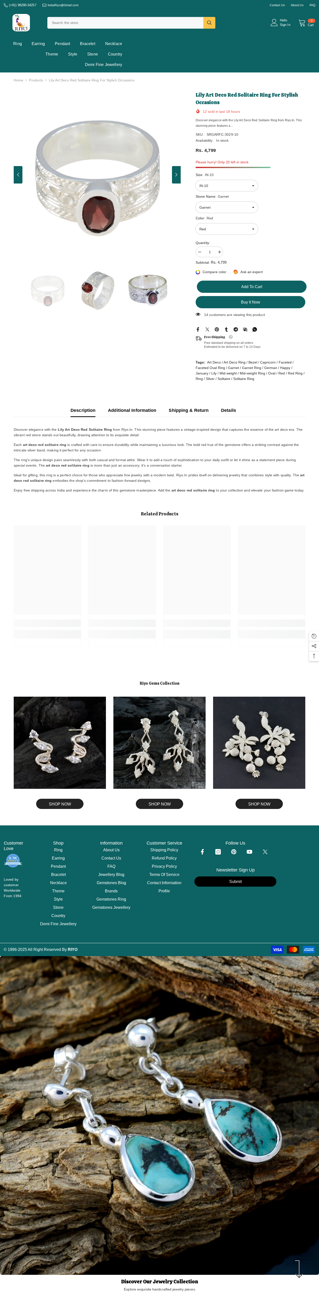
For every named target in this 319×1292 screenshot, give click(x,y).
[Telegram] (236, 329)
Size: (205, 175)
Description (83, 410)
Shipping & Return (189, 410)
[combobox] (125, 23)
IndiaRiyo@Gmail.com (63, 5)
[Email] (245, 329)
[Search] (131, 23)
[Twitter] (207, 329)
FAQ (312, 5)
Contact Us (277, 5)
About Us (297, 5)
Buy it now (250, 302)
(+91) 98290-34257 (22, 5)
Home (18, 80)
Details (228, 410)
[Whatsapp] (254, 329)
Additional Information (132, 410)
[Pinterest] (217, 329)
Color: (204, 218)
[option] (97, 174)
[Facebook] (198, 329)
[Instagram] (218, 852)
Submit (235, 881)
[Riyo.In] (60, 743)
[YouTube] (249, 852)
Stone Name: (212, 196)
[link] (47, 623)
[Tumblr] (226, 329)
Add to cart (250, 287)
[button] (18, 175)
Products (36, 80)
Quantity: (203, 243)
